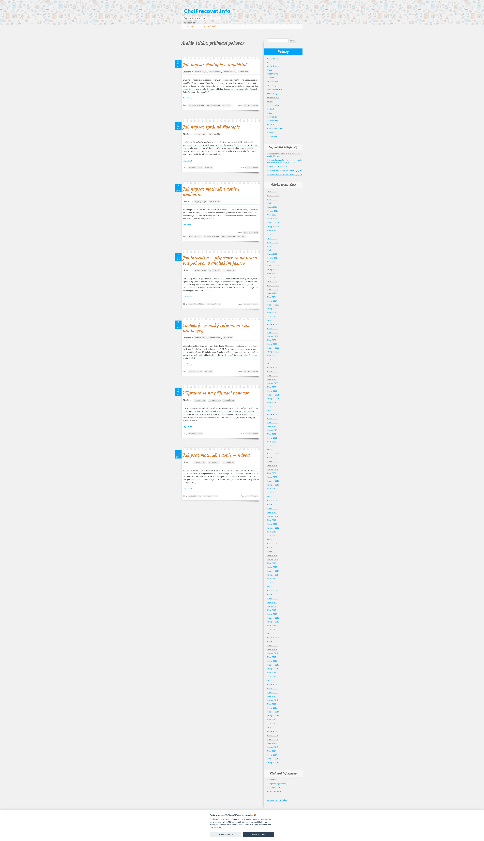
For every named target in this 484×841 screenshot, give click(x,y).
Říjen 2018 (271, 532)
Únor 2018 (271, 563)
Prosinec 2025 (273, 222)
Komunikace (214, 400)
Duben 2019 (272, 512)
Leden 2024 (272, 301)
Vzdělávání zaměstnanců (277, 166)
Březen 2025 (272, 258)
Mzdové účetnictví (274, 89)
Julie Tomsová (252, 168)
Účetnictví (271, 124)
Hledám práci (214, 72)
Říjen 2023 (271, 312)
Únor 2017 (271, 610)
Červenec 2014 (273, 731)
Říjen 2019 (271, 489)
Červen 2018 (272, 547)
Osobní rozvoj (273, 97)
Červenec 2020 (273, 453)
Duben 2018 (272, 555)
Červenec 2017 (273, 590)
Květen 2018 (272, 551)
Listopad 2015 (273, 669)
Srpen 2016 (272, 633)
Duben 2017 (272, 602)
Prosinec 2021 (273, 395)
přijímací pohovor (213, 105)
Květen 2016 (272, 645)
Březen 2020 (272, 469)
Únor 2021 (271, 434)
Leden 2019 (272, 524)
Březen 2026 (272, 211)
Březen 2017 (272, 606)
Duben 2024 (272, 293)
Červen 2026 (272, 199)
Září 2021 (271, 406)
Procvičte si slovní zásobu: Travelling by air (284, 170)
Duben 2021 (272, 426)
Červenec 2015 (273, 684)
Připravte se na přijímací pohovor (216, 393)
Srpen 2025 (272, 238)
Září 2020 (271, 445)
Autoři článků (210, 26)
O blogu (190, 26)
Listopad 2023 (273, 309)
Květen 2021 (272, 422)
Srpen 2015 (272, 680)
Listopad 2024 (273, 269)
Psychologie (272, 117)
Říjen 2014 (271, 719)
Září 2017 (271, 582)
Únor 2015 (271, 704)
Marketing (271, 85)
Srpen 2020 (272, 449)
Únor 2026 (271, 215)
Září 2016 (271, 629)
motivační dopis (195, 236)
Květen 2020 (272, 461)
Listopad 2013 (273, 762)
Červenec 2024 (273, 285)
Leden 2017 (272, 614)
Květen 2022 (272, 375)
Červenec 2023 (273, 324)
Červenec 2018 (273, 543)
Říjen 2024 (271, 273)
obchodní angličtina (196, 105)
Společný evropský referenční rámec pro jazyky (218, 328)
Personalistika (229, 72)
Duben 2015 (272, 696)
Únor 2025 (271, 262)
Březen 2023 (272, 336)
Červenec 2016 (273, 637)
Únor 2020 (271, 473)
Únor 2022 (271, 387)
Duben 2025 (272, 254)
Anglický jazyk (200, 72)
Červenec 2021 (273, 414)
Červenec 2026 (273, 195)
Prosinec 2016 (273, 618)
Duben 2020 (272, 465)
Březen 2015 (272, 700)
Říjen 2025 (271, 230)
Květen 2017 (272, 598)
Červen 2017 (272, 594)
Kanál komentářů (274, 787)
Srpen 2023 (272, 320)
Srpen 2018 (272, 539)
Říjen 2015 (271, 672)
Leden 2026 (272, 219)
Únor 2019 (271, 520)
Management (272, 81)
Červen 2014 (272, 735)
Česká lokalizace (274, 791)
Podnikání (271, 109)
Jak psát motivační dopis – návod (216, 455)
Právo (269, 113)
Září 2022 (271, 359)
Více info (267, 825)
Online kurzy (272, 93)
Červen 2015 (272, 688)
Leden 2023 (272, 344)
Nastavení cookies (225, 834)
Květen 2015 (272, 692)
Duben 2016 (272, 649)
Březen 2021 (272, 430)
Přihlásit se (271, 780)
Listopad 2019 (273, 485)
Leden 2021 (272, 438)
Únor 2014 (271, 751)
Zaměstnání (243, 72)
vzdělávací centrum (275, 128)
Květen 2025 (272, 250)
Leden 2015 (272, 708)
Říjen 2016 (271, 626)
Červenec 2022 (273, 367)
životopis (226, 105)
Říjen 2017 (271, 579)
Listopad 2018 (273, 528)
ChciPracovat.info (207, 11)
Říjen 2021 (271, 402)
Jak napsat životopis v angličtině (215, 65)
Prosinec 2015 (273, 665)
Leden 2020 (272, 477)
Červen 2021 (272, 418)
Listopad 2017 (273, 575)
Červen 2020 (272, 457)
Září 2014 (271, 723)
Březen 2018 (272, 559)
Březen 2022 (272, 383)
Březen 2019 (272, 516)
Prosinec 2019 (273, 481)
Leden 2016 (272, 661)
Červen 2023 (272, 328)
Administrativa (273, 58)
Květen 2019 (272, 508)
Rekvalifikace (272, 121)
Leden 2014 (272, 755)
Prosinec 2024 (273, 265)
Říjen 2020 (271, 442)
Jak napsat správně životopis (211, 127)
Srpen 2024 (272, 281)
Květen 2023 (272, 332)
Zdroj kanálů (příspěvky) (277, 783)
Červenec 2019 (273, 500)
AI (268, 62)
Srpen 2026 (272, 191)
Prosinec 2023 (273, 305)
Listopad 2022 (273, 352)
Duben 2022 (272, 379)
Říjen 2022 (271, 355)
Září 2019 (271, 492)
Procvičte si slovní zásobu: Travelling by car (284, 174)
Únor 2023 (271, 340)
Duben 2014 (272, 743)
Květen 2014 (272, 739)
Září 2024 (271, 277)
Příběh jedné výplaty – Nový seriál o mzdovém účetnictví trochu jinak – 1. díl (284, 161)
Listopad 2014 (273, 716)
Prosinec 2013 (273, 759)
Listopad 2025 (273, 226)
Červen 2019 (272, 504)
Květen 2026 (272, 203)
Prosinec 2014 (273, 712)
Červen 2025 (272, 246)
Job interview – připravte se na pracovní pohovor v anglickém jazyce (221, 260)
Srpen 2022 (272, 363)
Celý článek (187, 98)
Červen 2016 (272, 641)
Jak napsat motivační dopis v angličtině (211, 191)
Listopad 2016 (273, 622)
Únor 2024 (271, 297)
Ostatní (270, 101)
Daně (269, 70)
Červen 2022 (272, 371)
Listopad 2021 (273, 399)
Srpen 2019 (272, 496)
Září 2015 (271, 676)
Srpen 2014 (272, 727)
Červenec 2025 (273, 242)
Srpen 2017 (272, 586)
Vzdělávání (228, 338)
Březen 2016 (272, 653)
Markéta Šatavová (251, 105)
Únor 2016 (271, 657)
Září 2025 (271, 234)
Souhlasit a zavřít (258, 834)
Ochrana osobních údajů (277, 800)
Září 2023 (271, 316)
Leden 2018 (272, 567)
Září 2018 (271, 535)
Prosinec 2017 (273, 571)
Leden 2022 (272, 391)
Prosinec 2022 (273, 348)
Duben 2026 (272, 207)
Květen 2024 (272, 289)
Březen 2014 (272, 747)
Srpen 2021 (272, 410)
